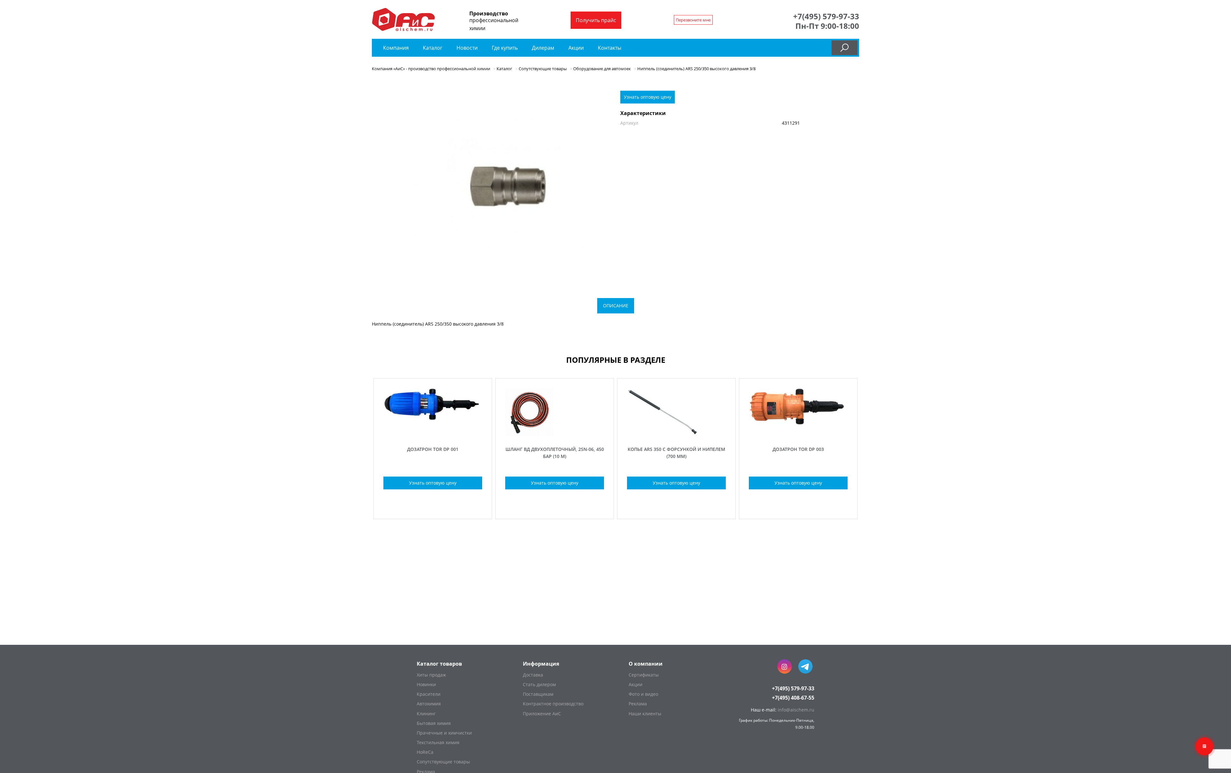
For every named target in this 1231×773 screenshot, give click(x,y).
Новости (467, 47)
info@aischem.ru (796, 710)
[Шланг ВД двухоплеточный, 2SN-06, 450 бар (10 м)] (554, 434)
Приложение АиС (542, 714)
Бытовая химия (434, 723)
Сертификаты (644, 675)
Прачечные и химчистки (444, 733)
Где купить (505, 47)
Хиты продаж (431, 675)
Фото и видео (643, 694)
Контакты (609, 47)
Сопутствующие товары (443, 762)
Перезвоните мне (693, 20)
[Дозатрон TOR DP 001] (432, 434)
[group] (507, 186)
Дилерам (543, 47)
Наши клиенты (645, 714)
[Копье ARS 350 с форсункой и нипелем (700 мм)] (676, 434)
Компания (396, 47)
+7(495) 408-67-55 (793, 697)
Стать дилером (539, 684)
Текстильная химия (438, 742)
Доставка (533, 675)
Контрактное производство (553, 704)
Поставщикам (538, 694)
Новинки (426, 684)
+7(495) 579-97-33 (826, 16)
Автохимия (429, 704)
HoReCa (425, 752)
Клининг (426, 714)
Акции (576, 47)
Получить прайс (596, 20)
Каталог (433, 47)
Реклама (638, 704)
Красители (428, 694)
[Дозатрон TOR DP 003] (798, 434)
